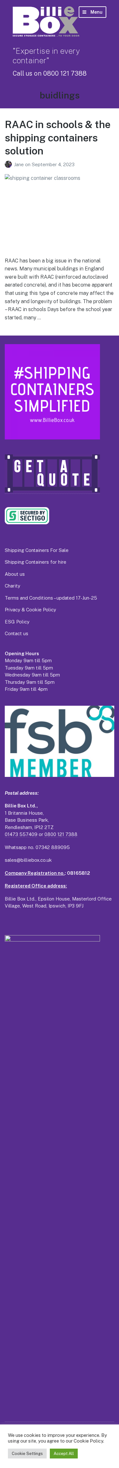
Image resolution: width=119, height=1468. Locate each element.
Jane (19, 164)
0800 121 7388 (60, 834)
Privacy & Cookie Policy (30, 609)
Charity (12, 585)
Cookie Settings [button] (27, 1453)
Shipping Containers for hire (35, 562)
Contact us (16, 633)
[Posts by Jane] (9, 164)
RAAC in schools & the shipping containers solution (57, 138)
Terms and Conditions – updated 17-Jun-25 (51, 598)
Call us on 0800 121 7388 (50, 73)
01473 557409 (21, 834)
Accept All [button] (64, 1453)
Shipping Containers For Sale (37, 550)
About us (15, 574)
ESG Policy (17, 621)
